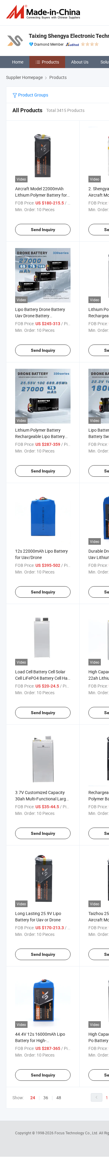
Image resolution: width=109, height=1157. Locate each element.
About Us (79, 62)
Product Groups (32, 95)
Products (50, 62)
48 (58, 1097)
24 (32, 1097)
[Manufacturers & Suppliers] (44, 12)
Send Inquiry (43, 229)
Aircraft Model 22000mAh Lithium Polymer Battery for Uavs (41, 195)
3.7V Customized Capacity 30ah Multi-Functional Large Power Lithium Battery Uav (41, 798)
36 (45, 1097)
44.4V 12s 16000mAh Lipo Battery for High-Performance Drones (40, 1040)
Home (17, 62)
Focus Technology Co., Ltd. (76, 1132)
